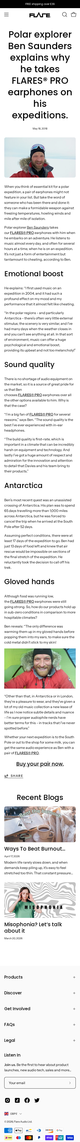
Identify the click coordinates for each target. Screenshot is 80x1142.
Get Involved (17, 1009)
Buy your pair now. (40, 763)
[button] (64, 15)
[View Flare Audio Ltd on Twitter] (37, 1100)
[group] (40, 4)
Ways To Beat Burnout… (34, 848)
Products (13, 977)
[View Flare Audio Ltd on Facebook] (27, 1100)
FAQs (9, 1024)
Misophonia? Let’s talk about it (33, 927)
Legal (9, 1040)
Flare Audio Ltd (23, 1121)
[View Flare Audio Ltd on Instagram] (7, 1100)
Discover (13, 993)
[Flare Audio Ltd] (40, 14)
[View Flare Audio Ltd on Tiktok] (17, 1100)
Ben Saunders (38, 227)
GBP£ (13, 1113)
